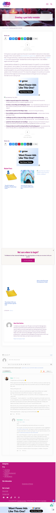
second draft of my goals (27, 55)
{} (27, 364)
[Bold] (9, 364)
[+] (29, 364)
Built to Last (25, 429)
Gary (34, 55)
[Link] (25, 364)
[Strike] (15, 364)
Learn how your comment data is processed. (32, 367)
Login (51, 354)
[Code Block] (23, 364)
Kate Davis (20, 419)
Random (6, 474)
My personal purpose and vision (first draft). (28, 432)
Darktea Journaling (21, 500)
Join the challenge (28, 260)
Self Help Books (8, 476)
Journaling (7, 469)
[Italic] (11, 364)
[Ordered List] (17, 364)
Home (3, 28)
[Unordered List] (19, 364)
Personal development (10, 473)
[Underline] (13, 364)
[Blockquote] (21, 364)
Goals (7, 28)
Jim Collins (19, 429)
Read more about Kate (19, 338)
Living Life (6, 471)
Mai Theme (43, 500)
